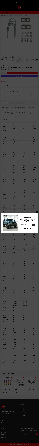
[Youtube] (27, 228)
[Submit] (33, 225)
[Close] (37, 212)
